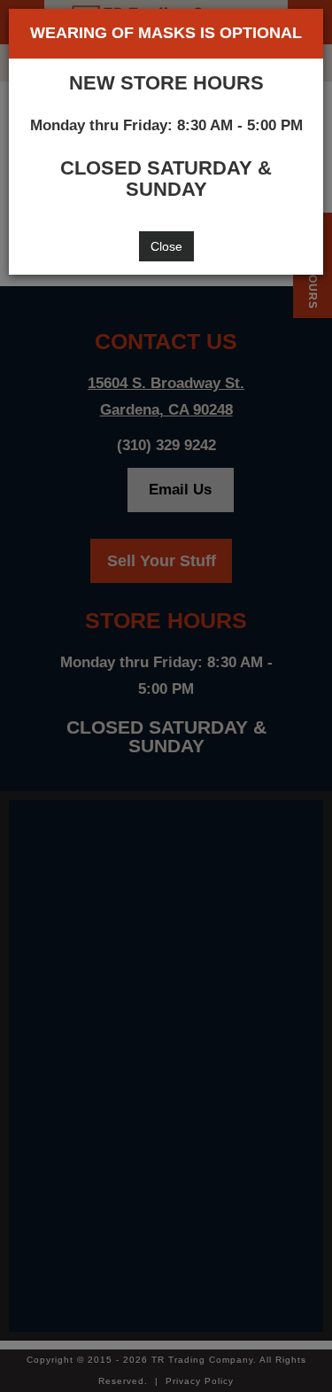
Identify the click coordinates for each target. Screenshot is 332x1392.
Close (166, 246)
